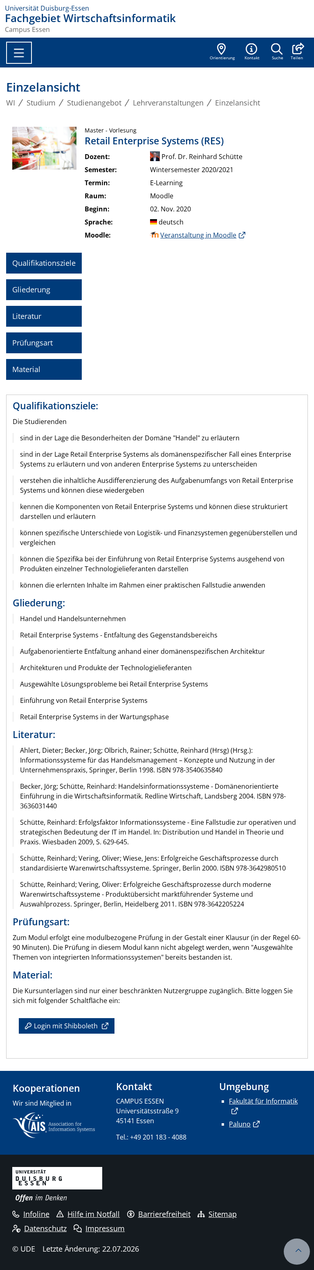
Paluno (240, 1124)
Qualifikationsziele (44, 263)
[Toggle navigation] (19, 53)
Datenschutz (45, 1228)
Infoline (36, 1214)
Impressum (105, 1228)
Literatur (26, 316)
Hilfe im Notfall (93, 1214)
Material (26, 369)
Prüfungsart (32, 343)
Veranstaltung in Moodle (198, 235)
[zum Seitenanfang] (297, 1252)
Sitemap (223, 1214)
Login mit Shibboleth (65, 1025)
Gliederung (31, 289)
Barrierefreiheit (164, 1214)
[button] (296, 52)
